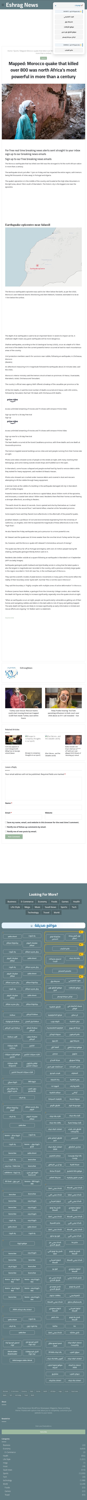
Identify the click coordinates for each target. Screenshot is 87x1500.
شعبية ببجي (75, 1295)
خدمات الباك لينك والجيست (75, 1344)
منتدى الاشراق (75, 1147)
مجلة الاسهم (74, 1028)
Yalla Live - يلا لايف (12, 1166)
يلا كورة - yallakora (12, 1172)
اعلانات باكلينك (55, 1380)
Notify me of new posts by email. (22, 831)
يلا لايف (22, 1097)
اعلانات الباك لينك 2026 (55, 1148)
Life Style (15, 907)
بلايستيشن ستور (75, 1302)
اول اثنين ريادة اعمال (74, 937)
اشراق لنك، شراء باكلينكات (74, 1130)
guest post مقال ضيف (55, 1344)
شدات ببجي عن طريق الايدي (55, 1243)
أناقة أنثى (55, 1047)
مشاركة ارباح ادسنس (55, 938)
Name (8, 803)
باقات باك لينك (55, 1122)
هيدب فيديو (55, 1073)
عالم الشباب (65, 948)
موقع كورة (22, 1243)
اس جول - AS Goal (12, 1181)
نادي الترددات (74, 1066)
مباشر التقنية (55, 1092)
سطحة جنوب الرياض (32, 1038)
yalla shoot (12, 936)
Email (8, 813)
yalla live (22, 1125)
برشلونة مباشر (12, 943)
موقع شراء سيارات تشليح (12, 1055)
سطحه (12, 1015)
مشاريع (55, 1374)
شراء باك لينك (74, 1115)
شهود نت (55, 1086)
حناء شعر (55, 1317)
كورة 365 (32, 1081)
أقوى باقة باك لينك (55, 1358)
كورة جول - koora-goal (32, 1145)
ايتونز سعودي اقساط (75, 1209)
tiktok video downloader (12, 1353)
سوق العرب (74, 1352)
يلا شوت (31, 935)
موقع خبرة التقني (74, 1047)
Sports (16, 51)
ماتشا (55, 1326)
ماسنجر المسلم (64, 971)
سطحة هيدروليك (12, 1021)
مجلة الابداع (55, 1060)
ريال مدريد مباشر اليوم (32, 1108)
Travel (46, 912)
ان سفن (74, 1015)
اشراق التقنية (55, 1006)
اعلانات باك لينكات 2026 (22, 1309)
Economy (42, 901)
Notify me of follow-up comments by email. (26, 827)
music (37, 907)
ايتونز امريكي (55, 1201)
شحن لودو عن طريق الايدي (55, 1288)
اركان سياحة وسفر (64, 996)
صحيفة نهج (74, 1040)
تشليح (32, 1045)
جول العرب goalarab (32, 1090)
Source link (9, 618)
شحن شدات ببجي (75, 1277)
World (56, 912)
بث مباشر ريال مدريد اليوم (12, 1090)
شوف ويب (55, 1021)
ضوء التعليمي (75, 980)
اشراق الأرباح (55, 1105)
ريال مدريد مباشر (32, 951)
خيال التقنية (75, 1021)
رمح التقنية (74, 1079)
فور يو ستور (55, 1236)
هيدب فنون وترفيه (74, 1177)
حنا (75, 1326)
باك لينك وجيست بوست (74, 1157)
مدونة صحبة (75, 1099)
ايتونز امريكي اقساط (55, 1261)
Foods (54, 901)
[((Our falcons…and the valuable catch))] (53, 743)
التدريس (74, 1138)
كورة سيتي (12, 1082)
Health (76, 901)
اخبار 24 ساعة (55, 1171)
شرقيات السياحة (55, 1099)
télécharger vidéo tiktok (22, 1360)
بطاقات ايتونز (55, 1295)
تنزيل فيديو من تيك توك (32, 1343)
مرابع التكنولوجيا (55, 1015)
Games (65, 901)
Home (9, 51)
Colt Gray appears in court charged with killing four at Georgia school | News (12, 750)
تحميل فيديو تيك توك (12, 1344)
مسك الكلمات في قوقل (74, 1007)
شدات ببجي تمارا (55, 1188)
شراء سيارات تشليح (32, 1054)
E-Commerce (27, 901)
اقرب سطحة (12, 1036)
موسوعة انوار (74, 1105)
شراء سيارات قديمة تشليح (22, 1072)
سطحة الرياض (32, 1014)
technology (33, 912)
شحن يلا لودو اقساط (55, 1209)
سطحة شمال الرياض (32, 1029)
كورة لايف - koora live (32, 1280)
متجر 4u (74, 1242)
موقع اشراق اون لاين (55, 989)
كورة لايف (32, 1201)
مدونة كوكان (55, 1034)
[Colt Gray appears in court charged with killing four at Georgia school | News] (13, 739)
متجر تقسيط (55, 1223)
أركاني (74, 1092)
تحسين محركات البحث (55, 960)
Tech (74, 907)
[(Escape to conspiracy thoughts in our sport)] (33, 743)
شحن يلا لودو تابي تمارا (55, 1252)
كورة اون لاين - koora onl (32, 1174)
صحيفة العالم (55, 1177)
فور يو (55, 1269)
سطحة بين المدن (32, 1021)
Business (11, 901)
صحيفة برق (55, 981)
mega (27, 907)
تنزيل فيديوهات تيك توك (32, 1353)
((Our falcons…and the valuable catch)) (52, 754)
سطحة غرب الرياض (12, 1028)
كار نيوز (55, 1040)
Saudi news (50, 907)
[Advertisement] (43, 27)
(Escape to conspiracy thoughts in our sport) (32, 754)
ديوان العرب (75, 1374)
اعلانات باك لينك (74, 1380)
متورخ (74, 1053)
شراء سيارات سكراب (12, 1047)
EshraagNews (26, 668)
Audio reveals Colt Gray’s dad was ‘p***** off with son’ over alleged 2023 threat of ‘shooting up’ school (73, 751)
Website (48, 813)
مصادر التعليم (55, 1155)
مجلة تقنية (74, 1164)
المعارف (74, 1073)
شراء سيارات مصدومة (12, 1064)
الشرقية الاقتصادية (55, 1028)
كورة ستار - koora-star (12, 1136)
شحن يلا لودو (74, 1286)
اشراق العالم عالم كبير (55, 1139)
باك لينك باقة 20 (55, 1352)
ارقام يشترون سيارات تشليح (32, 1064)
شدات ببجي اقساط (74, 1187)
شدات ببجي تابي (55, 1194)
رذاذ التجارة (55, 1079)
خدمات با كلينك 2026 (74, 1366)
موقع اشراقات (75, 987)
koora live (12, 1153)
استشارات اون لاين (55, 1066)
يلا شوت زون (32, 1326)
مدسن (55, 1053)
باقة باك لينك (74, 958)
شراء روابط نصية (74, 1122)
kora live (12, 1194)
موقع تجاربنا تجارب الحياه (55, 1366)
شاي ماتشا (74, 1332)
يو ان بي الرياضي (55, 1164)
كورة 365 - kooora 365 (32, 1182)
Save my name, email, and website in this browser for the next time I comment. (43, 822)
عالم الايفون (74, 1034)
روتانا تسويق (74, 1060)
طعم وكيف (74, 1086)
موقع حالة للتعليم (74, 1171)
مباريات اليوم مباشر (32, 944)
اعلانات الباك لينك (55, 1129)
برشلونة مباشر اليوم (12, 1109)
